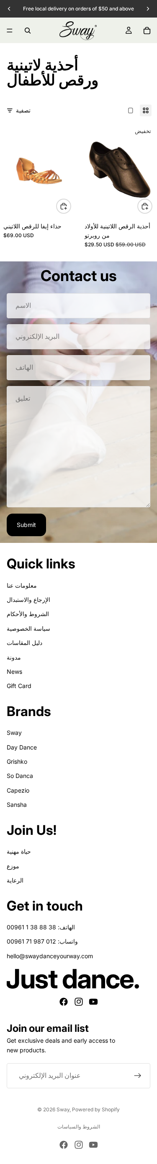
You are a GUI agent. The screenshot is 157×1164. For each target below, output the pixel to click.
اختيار (70, 205)
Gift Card (19, 685)
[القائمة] (9, 30)
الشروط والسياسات (78, 1126)
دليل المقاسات (24, 642)
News (14, 671)
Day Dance (22, 747)
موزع (13, 866)
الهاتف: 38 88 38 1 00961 (41, 927)
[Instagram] (79, 1002)
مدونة (14, 657)
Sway (14, 732)
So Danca (20, 775)
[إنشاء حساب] (138, 1076)
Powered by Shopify (96, 1109)
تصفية (23, 110)
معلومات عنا (22, 585)
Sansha (17, 804)
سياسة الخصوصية (28, 628)
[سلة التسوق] (147, 30)
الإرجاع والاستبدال (28, 599)
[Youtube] (93, 1002)
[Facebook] (64, 1002)
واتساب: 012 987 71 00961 (42, 941)
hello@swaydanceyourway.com (50, 955)
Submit (26, 524)
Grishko (17, 761)
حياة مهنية (19, 851)
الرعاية (15, 880)
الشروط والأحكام (28, 613)
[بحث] (27, 30)
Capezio (18, 790)
